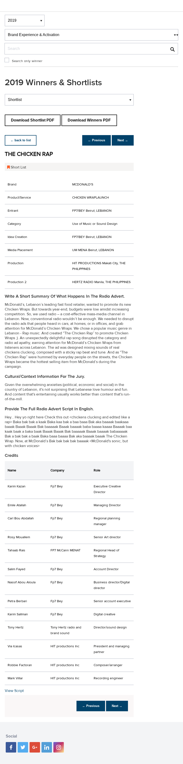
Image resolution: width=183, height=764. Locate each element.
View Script (14, 690)
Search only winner (27, 61)
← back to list (20, 140)
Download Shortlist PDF (32, 120)
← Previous (96, 140)
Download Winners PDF (89, 120)
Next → (122, 140)
